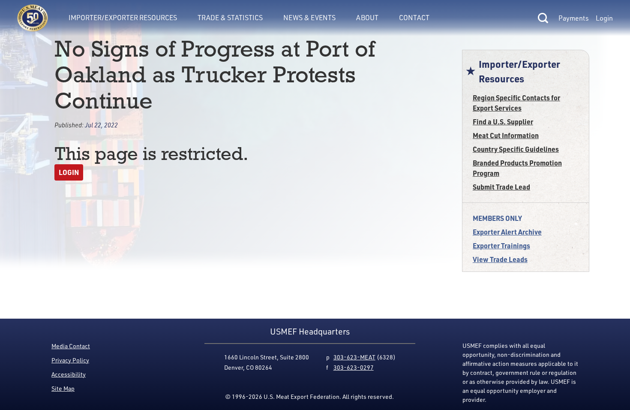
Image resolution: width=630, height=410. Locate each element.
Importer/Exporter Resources (123, 17)
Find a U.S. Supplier (503, 121)
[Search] (543, 18)
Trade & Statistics (230, 17)
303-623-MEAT (354, 357)
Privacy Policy (70, 360)
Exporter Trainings (501, 245)
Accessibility (68, 374)
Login (604, 18)
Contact (414, 17)
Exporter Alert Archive (507, 231)
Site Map (63, 388)
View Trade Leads (500, 259)
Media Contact (70, 346)
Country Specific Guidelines (516, 149)
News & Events (309, 17)
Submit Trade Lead (501, 186)
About (367, 17)
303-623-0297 (353, 367)
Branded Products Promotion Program (517, 168)
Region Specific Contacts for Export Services (516, 102)
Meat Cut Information (506, 135)
